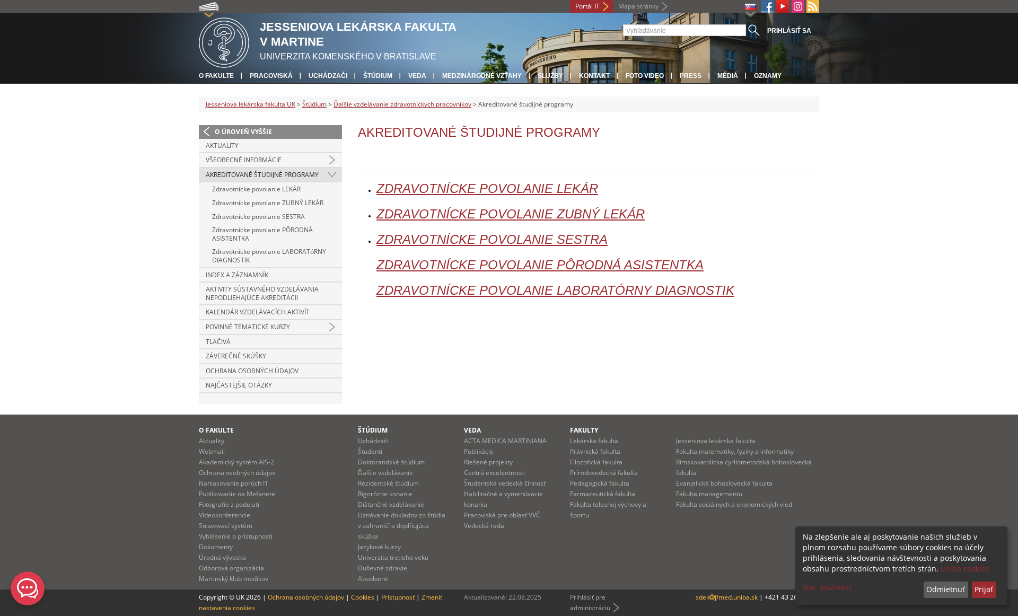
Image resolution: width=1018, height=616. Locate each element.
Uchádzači (328, 76)
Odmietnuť (945, 589)
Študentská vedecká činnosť (505, 483)
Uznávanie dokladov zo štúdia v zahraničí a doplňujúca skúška (401, 526)
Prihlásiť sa (789, 30)
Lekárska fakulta (594, 440)
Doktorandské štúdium (391, 462)
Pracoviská (271, 76)
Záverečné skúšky (236, 355)
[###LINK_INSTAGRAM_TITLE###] (798, 6)
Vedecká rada (484, 525)
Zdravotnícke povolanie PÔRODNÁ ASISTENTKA (262, 234)
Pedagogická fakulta (599, 483)
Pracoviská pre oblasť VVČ (502, 515)
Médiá (727, 76)
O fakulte (216, 76)
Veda (417, 76)
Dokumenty (216, 546)
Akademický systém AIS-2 (236, 462)
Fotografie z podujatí (229, 504)
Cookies (362, 597)
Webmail (212, 451)
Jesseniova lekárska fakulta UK (250, 104)
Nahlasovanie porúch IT (233, 483)
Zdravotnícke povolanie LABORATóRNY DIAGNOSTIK (269, 256)
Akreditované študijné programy (262, 174)
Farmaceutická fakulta (602, 493)
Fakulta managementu (709, 493)
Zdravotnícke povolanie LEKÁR (256, 188)
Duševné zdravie (382, 568)
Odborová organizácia (231, 568)
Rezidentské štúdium (388, 483)
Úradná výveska (222, 557)
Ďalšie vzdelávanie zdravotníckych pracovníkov (402, 104)
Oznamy (768, 76)
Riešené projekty (488, 462)
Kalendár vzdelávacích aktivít (258, 311)
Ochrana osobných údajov (252, 370)
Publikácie (479, 451)
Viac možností (827, 587)
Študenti (370, 451)
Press (690, 76)
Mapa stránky (638, 6)
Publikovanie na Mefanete (237, 493)
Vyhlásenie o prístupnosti (236, 536)
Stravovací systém (225, 525)
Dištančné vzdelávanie (391, 504)
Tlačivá (218, 341)
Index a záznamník (237, 274)
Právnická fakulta (595, 451)
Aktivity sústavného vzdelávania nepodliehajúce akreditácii (262, 293)
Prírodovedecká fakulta (604, 472)
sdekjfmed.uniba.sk (727, 597)
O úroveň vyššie (243, 131)
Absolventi (373, 578)
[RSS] (812, 6)
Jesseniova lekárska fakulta (716, 440)
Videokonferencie (224, 515)
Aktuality (222, 145)
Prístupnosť (398, 597)
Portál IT (587, 6)
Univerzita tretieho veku (393, 557)
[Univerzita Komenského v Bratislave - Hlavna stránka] (224, 41)
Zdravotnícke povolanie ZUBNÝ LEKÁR (267, 202)
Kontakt (594, 76)
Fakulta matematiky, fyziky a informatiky (735, 451)
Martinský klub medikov (233, 578)
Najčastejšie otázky (239, 385)
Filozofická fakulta (596, 462)
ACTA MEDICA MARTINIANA (505, 440)
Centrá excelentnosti (494, 472)
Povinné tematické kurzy (248, 326)
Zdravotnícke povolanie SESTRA (258, 216)
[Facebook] (767, 6)
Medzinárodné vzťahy (482, 76)
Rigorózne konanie (385, 493)
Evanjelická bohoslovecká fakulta (724, 483)
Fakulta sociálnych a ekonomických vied (734, 504)
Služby (550, 76)
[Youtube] (782, 6)
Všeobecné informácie (244, 159)
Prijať (984, 589)
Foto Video (645, 76)
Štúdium (377, 76)
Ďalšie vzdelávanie (385, 472)
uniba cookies (965, 569)
